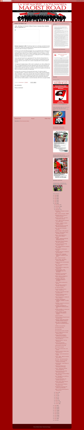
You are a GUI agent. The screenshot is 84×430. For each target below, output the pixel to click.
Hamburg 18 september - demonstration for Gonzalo (60, 343)
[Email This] (31, 82)
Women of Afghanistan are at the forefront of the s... (61, 333)
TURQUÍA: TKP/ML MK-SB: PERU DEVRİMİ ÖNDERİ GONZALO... (61, 320)
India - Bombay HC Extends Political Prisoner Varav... (62, 374)
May (56, 397)
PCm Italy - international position (61, 359)
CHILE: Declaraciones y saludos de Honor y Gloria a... (62, 297)
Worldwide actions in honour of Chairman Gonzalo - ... (61, 216)
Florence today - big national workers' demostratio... (60, 260)
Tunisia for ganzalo (59, 315)
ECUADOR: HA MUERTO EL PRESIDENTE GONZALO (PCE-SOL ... (62, 306)
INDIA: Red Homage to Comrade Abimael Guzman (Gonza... (61, 226)
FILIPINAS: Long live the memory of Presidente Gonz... (62, 304)
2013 (55, 416)
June (56, 395)
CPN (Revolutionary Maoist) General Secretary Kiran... (62, 318)
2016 (55, 412)
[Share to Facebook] (34, 82)
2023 (55, 200)
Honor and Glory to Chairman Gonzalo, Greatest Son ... (61, 285)
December (57, 204)
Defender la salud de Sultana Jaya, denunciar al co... (62, 352)
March (56, 400)
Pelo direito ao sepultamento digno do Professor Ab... (62, 292)
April (56, 398)
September (57, 209)
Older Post (47, 118)
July (56, 393)
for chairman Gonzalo (59, 287)
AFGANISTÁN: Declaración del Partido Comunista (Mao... (61, 387)
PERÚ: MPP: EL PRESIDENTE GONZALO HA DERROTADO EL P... (62, 323)
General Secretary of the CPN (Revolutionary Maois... (61, 372)
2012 (55, 418)
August (56, 392)
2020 (55, 405)
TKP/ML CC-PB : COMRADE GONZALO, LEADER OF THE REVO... (61, 255)
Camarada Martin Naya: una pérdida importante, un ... (60, 379)
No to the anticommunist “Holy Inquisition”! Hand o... (61, 244)
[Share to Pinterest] (35, 82)
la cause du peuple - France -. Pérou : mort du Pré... (61, 290)
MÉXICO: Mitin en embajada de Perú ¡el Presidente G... (61, 277)
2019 (55, 407)
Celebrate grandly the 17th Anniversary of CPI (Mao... (60, 366)
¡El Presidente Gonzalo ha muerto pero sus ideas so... (61, 338)
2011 (55, 420)
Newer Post (18, 118)
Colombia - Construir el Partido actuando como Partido (61, 361)
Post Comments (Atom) (24, 121)
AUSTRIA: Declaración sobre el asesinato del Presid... (61, 295)
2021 (55, 203)
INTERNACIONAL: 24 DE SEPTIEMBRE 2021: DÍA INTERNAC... (60, 270)
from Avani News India (59, 327)
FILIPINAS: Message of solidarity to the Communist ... (62, 252)
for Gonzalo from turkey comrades (62, 330)
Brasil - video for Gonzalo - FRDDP (62, 213)
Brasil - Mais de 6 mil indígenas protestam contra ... (61, 385)
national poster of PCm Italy (60, 345)
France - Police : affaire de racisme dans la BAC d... (62, 357)
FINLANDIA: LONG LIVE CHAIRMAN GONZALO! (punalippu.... (60, 279)
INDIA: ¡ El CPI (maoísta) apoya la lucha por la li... (61, 390)
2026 (55, 195)
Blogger (48, 426)
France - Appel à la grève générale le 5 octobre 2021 (62, 221)
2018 (55, 408)
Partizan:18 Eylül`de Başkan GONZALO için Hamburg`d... (61, 335)
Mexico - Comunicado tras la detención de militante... (60, 236)
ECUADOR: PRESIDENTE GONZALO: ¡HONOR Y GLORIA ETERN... (62, 300)
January (57, 403)
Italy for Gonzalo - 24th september (62, 230)
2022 (55, 201)
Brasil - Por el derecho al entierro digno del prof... (61, 265)
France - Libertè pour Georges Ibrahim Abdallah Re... (61, 369)
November (57, 206)
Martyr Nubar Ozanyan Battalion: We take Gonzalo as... (61, 242)
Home (32, 118)
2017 (55, 410)
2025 (55, 196)
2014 (55, 415)
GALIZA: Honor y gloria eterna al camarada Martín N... (61, 382)
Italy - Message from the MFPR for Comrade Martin (62, 377)
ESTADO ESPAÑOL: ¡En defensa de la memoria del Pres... (62, 310)
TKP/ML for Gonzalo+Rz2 (60, 325)
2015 (55, 413)
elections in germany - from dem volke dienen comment (61, 218)
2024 (55, 198)
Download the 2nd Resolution (59, 128)
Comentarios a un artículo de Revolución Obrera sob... (60, 274)
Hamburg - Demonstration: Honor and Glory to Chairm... (61, 233)
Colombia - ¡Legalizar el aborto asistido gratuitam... (61, 223)
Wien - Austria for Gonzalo (60, 257)
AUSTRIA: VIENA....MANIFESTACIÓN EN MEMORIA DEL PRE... (61, 238)
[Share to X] (33, 82)
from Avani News (58, 329)
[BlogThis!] (32, 82)
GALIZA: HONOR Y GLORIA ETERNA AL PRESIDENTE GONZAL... (60, 312)
